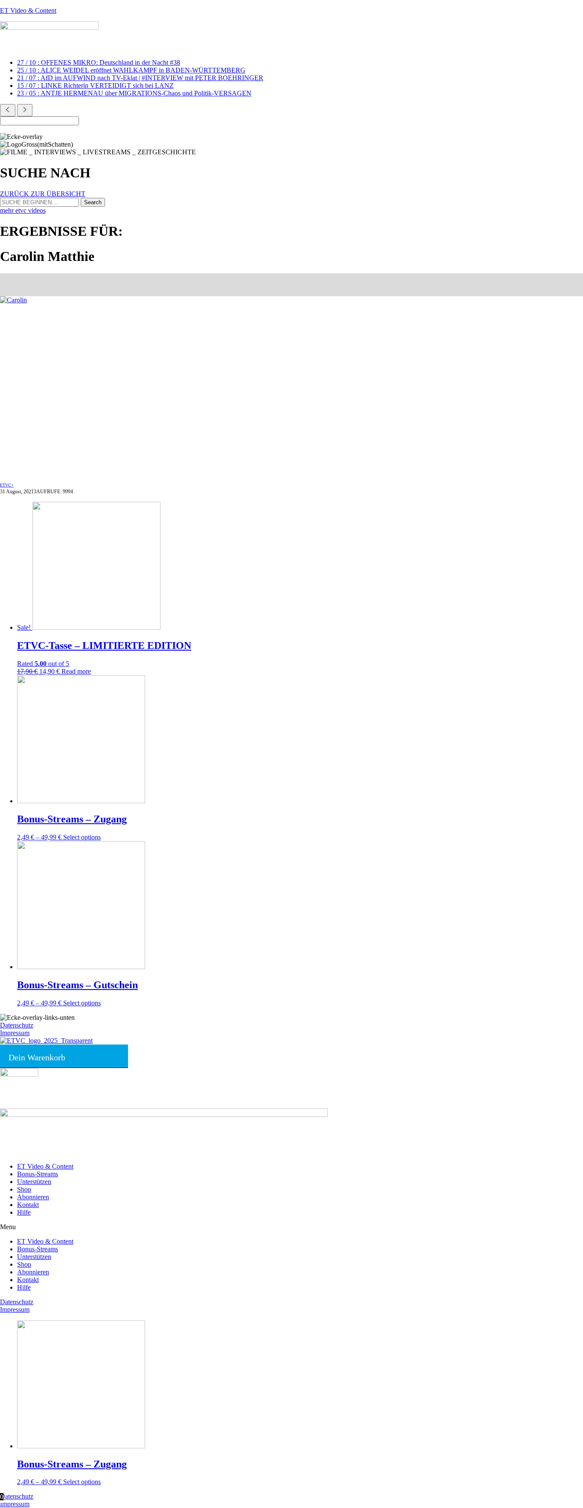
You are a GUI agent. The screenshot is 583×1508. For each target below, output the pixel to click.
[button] (291, 1227)
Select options (82, 837)
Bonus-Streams (37, 1174)
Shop (24, 1189)
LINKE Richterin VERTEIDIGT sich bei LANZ (95, 85)
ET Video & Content (28, 10)
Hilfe (24, 1212)
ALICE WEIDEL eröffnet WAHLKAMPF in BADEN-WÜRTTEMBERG (131, 70)
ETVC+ (7, 485)
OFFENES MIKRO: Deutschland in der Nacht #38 (98, 62)
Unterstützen (34, 1181)
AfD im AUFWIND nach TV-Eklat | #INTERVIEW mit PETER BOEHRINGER (140, 77)
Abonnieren (33, 1197)
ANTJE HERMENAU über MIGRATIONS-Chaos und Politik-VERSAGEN (134, 93)
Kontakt (28, 1204)
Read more (76, 671)
